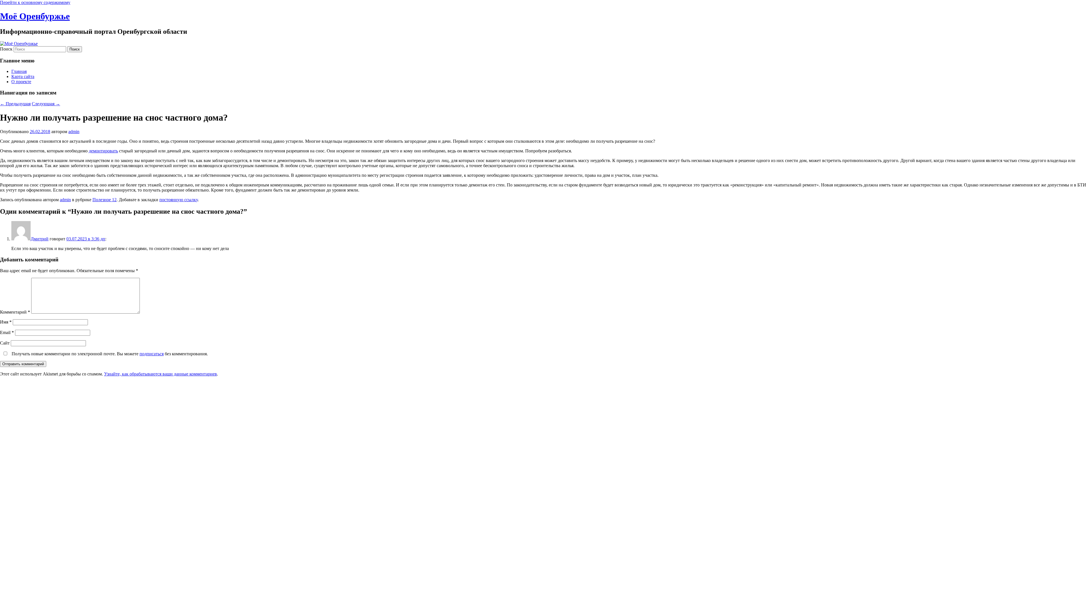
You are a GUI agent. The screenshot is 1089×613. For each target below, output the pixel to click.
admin (73, 131)
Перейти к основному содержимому (35, 2)
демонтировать (103, 150)
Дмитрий (39, 238)
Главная (19, 71)
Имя (6, 322)
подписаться (152, 353)
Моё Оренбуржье (35, 16)
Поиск (6, 49)
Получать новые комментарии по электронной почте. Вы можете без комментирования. (109, 353)
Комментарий (15, 312)
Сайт (5, 343)
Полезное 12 (104, 199)
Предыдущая (15, 103)
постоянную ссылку (178, 199)
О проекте (21, 81)
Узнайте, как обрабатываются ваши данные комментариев (160, 373)
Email (7, 332)
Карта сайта (22, 76)
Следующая (46, 103)
